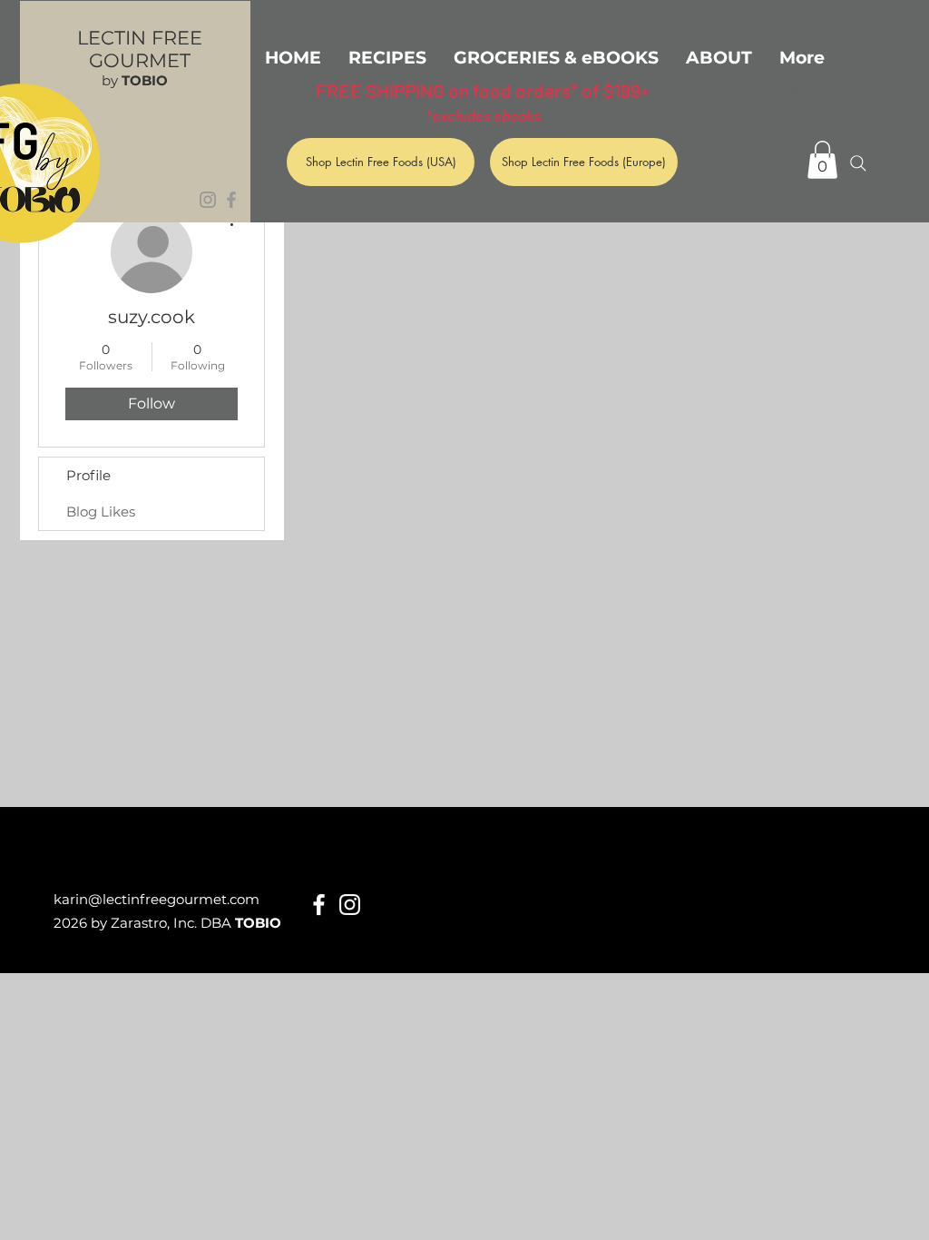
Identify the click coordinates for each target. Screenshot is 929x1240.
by (135, 80)
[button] (822, 160)
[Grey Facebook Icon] (231, 200)
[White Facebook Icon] (319, 905)
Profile (88, 475)
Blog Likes (100, 511)
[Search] (858, 163)
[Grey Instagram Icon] (208, 200)
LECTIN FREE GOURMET (139, 49)
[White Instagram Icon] (350, 905)
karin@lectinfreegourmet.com (156, 899)
